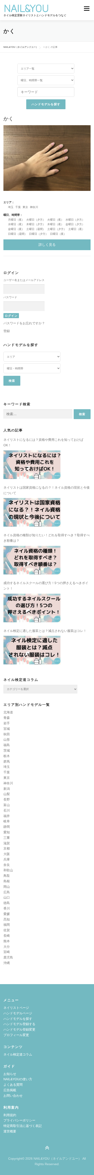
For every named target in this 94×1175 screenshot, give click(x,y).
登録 (6, 331)
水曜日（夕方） (75, 219)
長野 (6, 799)
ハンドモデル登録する (19, 1024)
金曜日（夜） (16, 229)
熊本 (6, 941)
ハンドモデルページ (17, 1013)
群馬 (6, 761)
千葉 (18, 207)
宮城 (6, 729)
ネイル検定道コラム (17, 1054)
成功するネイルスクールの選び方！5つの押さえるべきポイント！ (45, 585)
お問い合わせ (13, 1095)
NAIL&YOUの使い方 (17, 1079)
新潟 (6, 789)
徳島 (6, 903)
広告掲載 (9, 1090)
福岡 (6, 924)
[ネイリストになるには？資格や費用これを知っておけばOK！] (31, 464)
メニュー (87, 8)
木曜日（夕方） (35, 224)
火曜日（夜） (55, 219)
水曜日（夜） (16, 224)
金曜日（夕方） (75, 224)
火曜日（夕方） (35, 219)
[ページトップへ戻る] (47, 1148)
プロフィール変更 (16, 1035)
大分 (6, 946)
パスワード (10, 297)
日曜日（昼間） (17, 234)
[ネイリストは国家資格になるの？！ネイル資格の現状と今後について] (31, 512)
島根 (6, 881)
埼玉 (10, 207)
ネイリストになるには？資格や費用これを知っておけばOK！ (43, 442)
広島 (6, 892)
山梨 (6, 794)
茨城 (6, 750)
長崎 (6, 935)
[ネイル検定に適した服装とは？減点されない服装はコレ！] (31, 650)
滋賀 (6, 843)
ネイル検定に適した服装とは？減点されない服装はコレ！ (44, 631)
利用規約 (9, 1115)
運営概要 (9, 1131)
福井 (6, 816)
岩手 (6, 723)
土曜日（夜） (76, 229)
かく (8, 118)
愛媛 (6, 914)
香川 (6, 908)
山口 (6, 897)
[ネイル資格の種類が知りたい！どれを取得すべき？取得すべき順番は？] (31, 560)
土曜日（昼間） (35, 229)
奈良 (6, 865)
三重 (6, 837)
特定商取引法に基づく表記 (22, 1126)
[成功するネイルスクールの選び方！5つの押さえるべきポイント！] (31, 608)
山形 (6, 739)
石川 (6, 810)
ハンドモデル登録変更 (19, 1029)
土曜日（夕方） (56, 229)
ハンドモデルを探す (17, 1019)
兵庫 (6, 859)
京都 (6, 848)
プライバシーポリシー (19, 1120)
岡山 (6, 886)
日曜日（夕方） (38, 234)
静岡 (6, 826)
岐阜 (6, 821)
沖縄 (6, 963)
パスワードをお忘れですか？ (24, 323)
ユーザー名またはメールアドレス (23, 280)
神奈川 (34, 207)
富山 (6, 805)
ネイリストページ (16, 1008)
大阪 (6, 854)
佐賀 (6, 930)
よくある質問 (13, 1084)
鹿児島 (8, 957)
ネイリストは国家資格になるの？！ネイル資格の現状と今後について (46, 490)
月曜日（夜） (16, 219)
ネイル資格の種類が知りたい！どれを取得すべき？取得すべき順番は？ (46, 537)
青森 (6, 718)
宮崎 (6, 952)
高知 (6, 919)
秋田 (6, 734)
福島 (6, 745)
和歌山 (8, 870)
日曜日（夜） (58, 234)
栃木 (6, 756)
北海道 (8, 712)
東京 (25, 207)
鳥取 (6, 875)
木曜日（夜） (55, 224)
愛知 (6, 832)
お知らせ (9, 1074)
